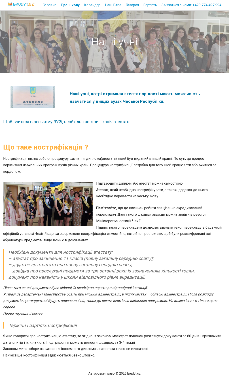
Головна (49, 5)
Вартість (150, 5)
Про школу (70, 5)
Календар (92, 5)
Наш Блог (113, 5)
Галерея (132, 5)
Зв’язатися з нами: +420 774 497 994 (191, 5)
